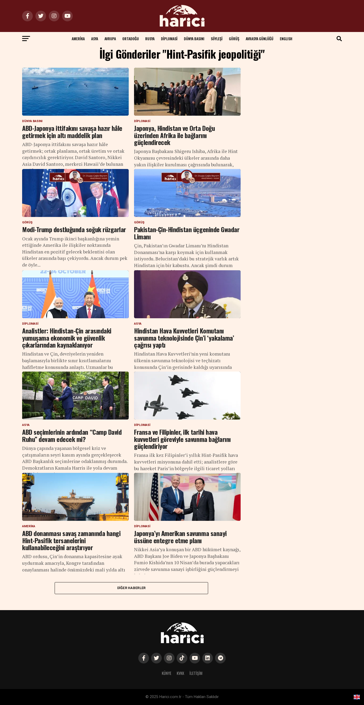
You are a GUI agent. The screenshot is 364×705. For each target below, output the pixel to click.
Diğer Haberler (131, 588)
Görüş (234, 38)
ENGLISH (286, 38)
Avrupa (110, 38)
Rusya (150, 38)
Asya (94, 38)
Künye (166, 673)
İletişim (196, 673)
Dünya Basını (194, 38)
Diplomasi (169, 38)
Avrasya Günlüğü (259, 38)
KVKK (180, 673)
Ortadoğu (130, 38)
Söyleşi (217, 38)
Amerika (78, 38)
